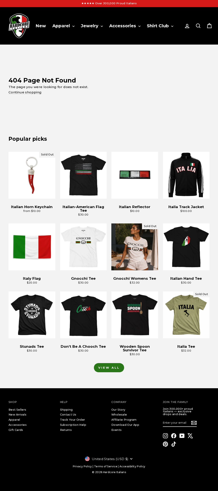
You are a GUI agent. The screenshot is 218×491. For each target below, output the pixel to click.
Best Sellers (17, 409)
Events (116, 430)
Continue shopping (25, 92)
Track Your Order (72, 419)
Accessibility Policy (132, 466)
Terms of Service (105, 466)
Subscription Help (73, 424)
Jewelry (90, 25)
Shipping (66, 409)
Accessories (123, 25)
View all (108, 367)
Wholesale (119, 414)
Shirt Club (158, 25)
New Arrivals (18, 414)
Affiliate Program (123, 419)
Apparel (61, 25)
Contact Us (68, 414)
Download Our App (125, 424)
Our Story (118, 409)
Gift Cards (16, 430)
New (41, 25)
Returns (66, 430)
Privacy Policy (82, 466)
